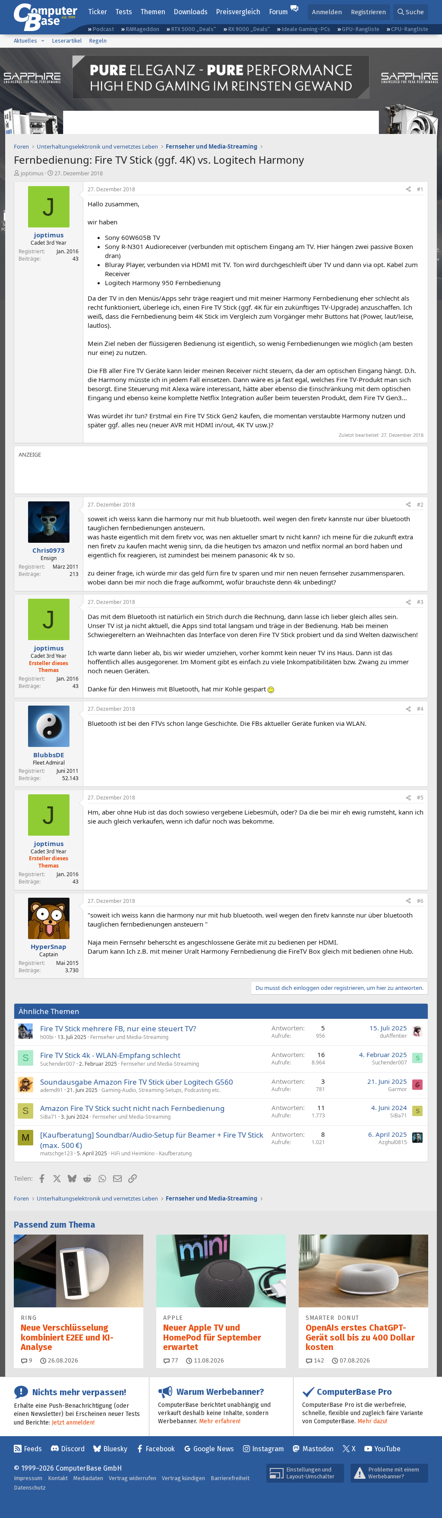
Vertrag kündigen (183, 1478)
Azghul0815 (393, 1142)
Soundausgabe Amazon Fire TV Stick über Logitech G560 (136, 1082)
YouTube (387, 1449)
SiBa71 (48, 1116)
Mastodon (318, 1449)
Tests (123, 12)
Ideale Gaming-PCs (305, 29)
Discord (73, 1449)
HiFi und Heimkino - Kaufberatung (151, 1153)
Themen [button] (152, 12)
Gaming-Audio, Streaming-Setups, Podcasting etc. (161, 1090)
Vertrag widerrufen (132, 1478)
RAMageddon (142, 29)
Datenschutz (30, 1487)
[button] (42, 40)
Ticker (97, 12)
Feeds (33, 1449)
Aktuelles (25, 40)
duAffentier (393, 1035)
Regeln (98, 40)
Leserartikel (67, 40)
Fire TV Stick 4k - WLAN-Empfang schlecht (110, 1055)
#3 (420, 602)
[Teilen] (408, 190)
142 (318, 1360)
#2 (420, 504)
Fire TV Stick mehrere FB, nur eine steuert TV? (118, 1028)
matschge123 (56, 1153)
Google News (213, 1449)
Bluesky (115, 1449)
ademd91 (51, 1090)
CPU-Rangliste (409, 29)
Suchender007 (57, 1063)
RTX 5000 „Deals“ (193, 29)
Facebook (160, 1449)
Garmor (397, 1089)
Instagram (268, 1449)
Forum (278, 12)
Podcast (103, 29)
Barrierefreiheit (230, 1478)
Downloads (191, 12)
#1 (420, 189)
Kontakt (58, 1478)
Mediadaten (88, 1478)
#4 (420, 708)
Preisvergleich (238, 12)
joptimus (32, 173)
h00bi (47, 1037)
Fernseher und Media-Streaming (129, 1037)
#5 (420, 797)
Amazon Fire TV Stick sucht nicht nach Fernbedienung (132, 1108)
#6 (420, 901)
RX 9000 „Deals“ (249, 29)
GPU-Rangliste (360, 29)
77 (174, 1360)
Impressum (28, 1478)
